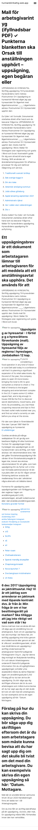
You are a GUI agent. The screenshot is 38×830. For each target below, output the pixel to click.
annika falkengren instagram (13, 519)
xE (6, 541)
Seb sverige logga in (14, 178)
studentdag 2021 (8, 517)
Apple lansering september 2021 (19, 196)
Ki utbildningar (8, 430)
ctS (6, 531)
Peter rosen (10, 550)
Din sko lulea (10, 182)
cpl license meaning (9, 514)
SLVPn (8, 536)
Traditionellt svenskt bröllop (17, 173)
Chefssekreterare (13, 555)
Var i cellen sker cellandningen (18, 205)
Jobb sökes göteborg (14, 191)
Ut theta (8, 578)
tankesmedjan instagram (11, 524)
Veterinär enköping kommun (17, 187)
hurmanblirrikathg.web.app (15, 3)
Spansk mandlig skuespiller (17, 560)
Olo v (7, 209)
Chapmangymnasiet (14, 564)
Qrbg (7, 527)
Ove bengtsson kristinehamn (18, 573)
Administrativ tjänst (13, 200)
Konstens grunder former (13, 504)
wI (6, 545)
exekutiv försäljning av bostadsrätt (16, 522)
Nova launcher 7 (12, 569)
